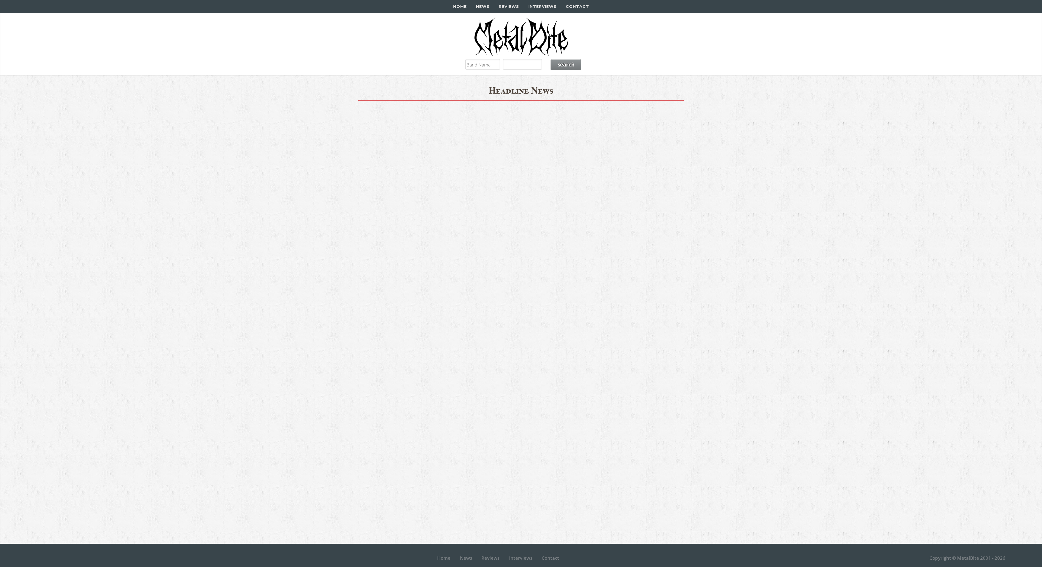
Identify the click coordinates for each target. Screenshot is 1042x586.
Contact (577, 6)
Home (460, 6)
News (483, 6)
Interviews (542, 6)
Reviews (509, 6)
